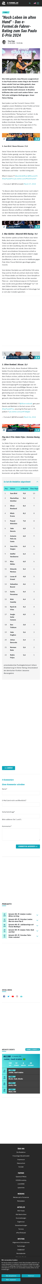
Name (5, 789)
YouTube (13, 996)
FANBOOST (21, 1250)
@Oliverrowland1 (26, 403)
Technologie (21, 1246)
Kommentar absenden (26, 846)
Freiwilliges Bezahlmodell (21, 1156)
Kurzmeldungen (21, 1218)
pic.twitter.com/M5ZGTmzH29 (25, 179)
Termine (21, 1229)
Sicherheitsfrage (8, 812)
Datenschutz (21, 1163)
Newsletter (21, 996)
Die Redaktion (21, 1152)
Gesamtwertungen (21, 1225)
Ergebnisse (21, 1222)
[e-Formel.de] (10, 3)
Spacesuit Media (21, 1177)
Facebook (4, 996)
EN (35, 3)
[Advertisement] (21, 700)
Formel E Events (31, 1049)
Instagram (17, 996)
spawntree (21, 1187)
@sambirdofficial (21, 176)
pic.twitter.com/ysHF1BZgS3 (19, 412)
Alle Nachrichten (21, 1214)
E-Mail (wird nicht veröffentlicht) (14, 800)
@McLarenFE (33, 176)
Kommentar (7, 826)
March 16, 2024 (30, 417)
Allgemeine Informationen (21, 1242)
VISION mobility (21, 1180)
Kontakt (21, 1167)
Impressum (21, 1159)
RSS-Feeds (21, 1211)
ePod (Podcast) (21, 1233)
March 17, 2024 (30, 184)
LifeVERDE (21, 1184)
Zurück (10, 768)
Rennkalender (21, 1253)
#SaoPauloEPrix (8, 179)
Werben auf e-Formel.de (21, 1197)
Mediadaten (21, 1201)
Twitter (8, 996)
